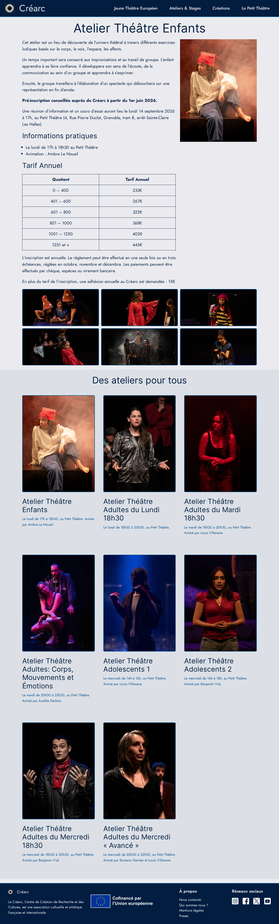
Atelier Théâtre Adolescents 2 (209, 665)
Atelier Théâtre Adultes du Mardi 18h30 (212, 509)
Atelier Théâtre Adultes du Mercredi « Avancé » (136, 837)
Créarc (32, 8)
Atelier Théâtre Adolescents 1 (128, 665)
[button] (61, 307)
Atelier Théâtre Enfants (47, 505)
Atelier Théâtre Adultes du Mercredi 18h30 (55, 837)
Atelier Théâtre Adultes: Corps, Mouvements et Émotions (48, 673)
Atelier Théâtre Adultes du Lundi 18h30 (131, 509)
